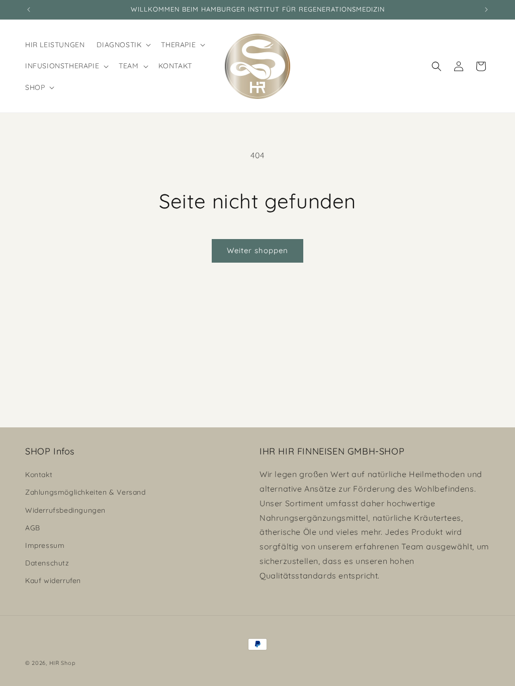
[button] (123, 44)
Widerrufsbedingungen (65, 510)
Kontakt (38, 474)
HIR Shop (62, 662)
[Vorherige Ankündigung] (29, 9)
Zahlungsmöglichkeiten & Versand (85, 492)
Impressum (44, 545)
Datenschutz (47, 562)
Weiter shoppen (257, 250)
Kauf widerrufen (53, 580)
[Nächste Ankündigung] (486, 9)
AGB (32, 527)
